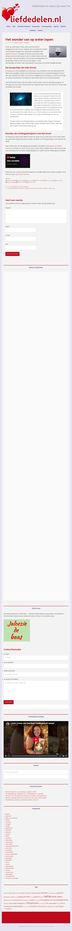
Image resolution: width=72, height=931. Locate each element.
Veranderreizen (9, 868)
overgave (20, 903)
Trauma (7, 864)
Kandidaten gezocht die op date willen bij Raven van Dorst (21, 800)
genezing (8, 832)
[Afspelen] (6, 756)
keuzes (42, 897)
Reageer (26, 42)
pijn (25, 903)
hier (39, 616)
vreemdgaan (59, 906)
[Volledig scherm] (66, 756)
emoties (22, 188)
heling (20, 897)
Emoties (26, 186)
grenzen (13, 897)
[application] (36, 739)
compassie (28, 893)
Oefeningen (8, 840)
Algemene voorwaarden (36, 926)
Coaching (8, 822)
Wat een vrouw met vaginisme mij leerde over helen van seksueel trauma (26, 796)
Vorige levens (9, 872)
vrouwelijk (6, 908)
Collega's (20, 186)
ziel (54, 188)
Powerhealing (9, 852)
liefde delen (56, 897)
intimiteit (26, 897)
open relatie (13, 903)
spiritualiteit (34, 188)
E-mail (7, 235)
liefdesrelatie (18, 900)
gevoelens (7, 897)
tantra (58, 903)
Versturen (8, 702)
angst (10, 893)
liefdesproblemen (8, 900)
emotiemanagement (14, 188)
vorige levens (50, 906)
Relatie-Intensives (11, 54)
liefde (47, 896)
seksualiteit (53, 903)
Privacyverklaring (49, 926)
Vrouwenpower (9, 876)
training (45, 188)
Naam (7, 226)
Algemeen (14, 186)
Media (7, 836)
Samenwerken (9, 856)
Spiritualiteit (8, 860)
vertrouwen (41, 906)
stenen (40, 188)
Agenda (7, 814)
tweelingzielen (9, 866)
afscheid (6, 893)
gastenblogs (8, 828)
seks (47, 903)
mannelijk (37, 900)
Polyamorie (8, 850)
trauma (62, 903)
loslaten (32, 900)
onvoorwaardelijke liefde (59, 900)
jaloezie (37, 897)
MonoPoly (8, 838)
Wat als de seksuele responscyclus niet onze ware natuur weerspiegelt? (25, 798)
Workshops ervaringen (11, 878)
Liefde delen (36, 13)
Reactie (8, 208)
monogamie (44, 900)
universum (26, 906)
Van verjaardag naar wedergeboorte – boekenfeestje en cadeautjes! (24, 793)
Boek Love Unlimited (11, 818)
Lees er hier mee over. (22, 174)
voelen (50, 188)
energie (27, 188)
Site (6, 244)
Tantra (7, 862)
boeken (7, 820)
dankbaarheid (36, 893)
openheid (6, 903)
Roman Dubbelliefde (11, 854)
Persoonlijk (8, 848)
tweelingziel (8, 906)
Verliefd (7, 870)
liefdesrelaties (25, 900)
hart (17, 897)
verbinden (33, 906)
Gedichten (8, 830)
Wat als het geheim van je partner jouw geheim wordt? (20, 792)
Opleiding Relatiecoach (12, 846)
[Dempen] (63, 756)
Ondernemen (9, 842)
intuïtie (32, 897)
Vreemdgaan (9, 874)
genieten (60, 893)
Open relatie (8, 844)
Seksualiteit (8, 858)
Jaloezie (7, 834)
